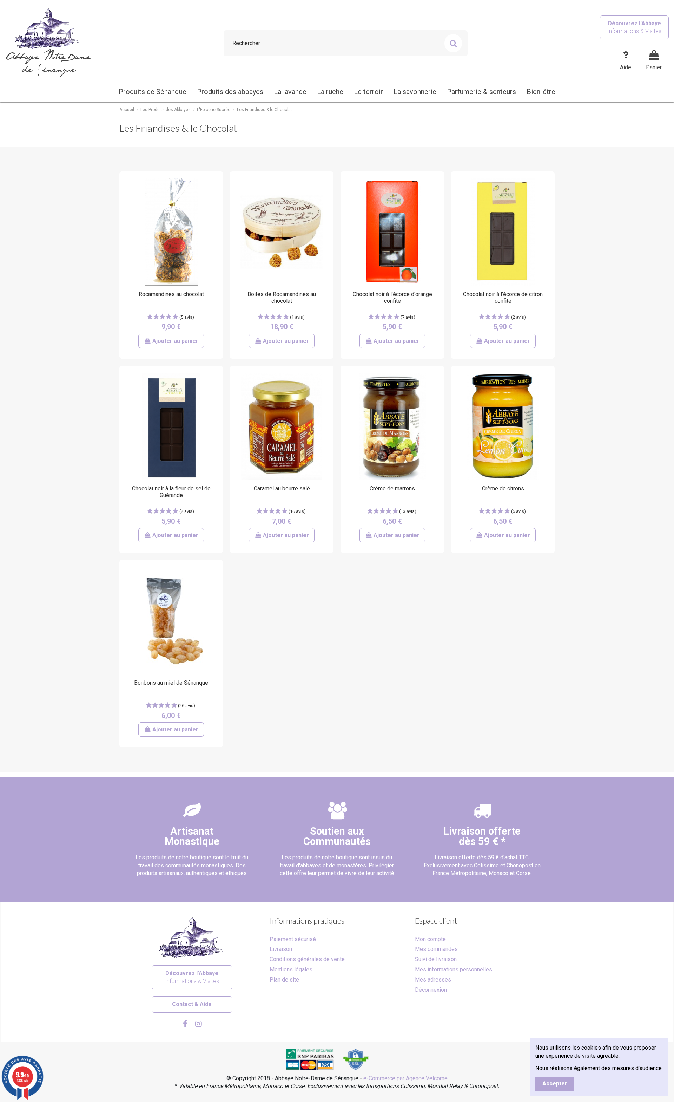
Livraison (281, 949)
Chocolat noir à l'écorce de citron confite (503, 297)
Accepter (554, 1083)
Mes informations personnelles (453, 969)
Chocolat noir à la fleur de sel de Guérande (171, 491)
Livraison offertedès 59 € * (482, 836)
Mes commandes (436, 949)
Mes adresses (433, 979)
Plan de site (284, 979)
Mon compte (430, 939)
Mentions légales (291, 969)
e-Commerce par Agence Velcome (405, 1078)
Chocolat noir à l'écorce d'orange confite (392, 297)
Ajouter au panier (175, 341)
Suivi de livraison (436, 959)
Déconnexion (431, 989)
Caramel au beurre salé (282, 488)
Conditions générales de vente (307, 959)
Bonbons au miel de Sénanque (171, 682)
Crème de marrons (392, 488)
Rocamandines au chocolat (171, 294)
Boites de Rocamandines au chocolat (281, 297)
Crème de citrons (503, 488)
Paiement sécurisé (293, 939)
